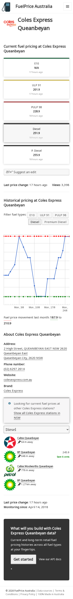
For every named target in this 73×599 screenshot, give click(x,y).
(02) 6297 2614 (14, 369)
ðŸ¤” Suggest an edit (21, 172)
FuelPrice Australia (34, 6)
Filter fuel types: (15, 214)
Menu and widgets (68, 10)
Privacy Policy (27, 594)
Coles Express (13, 390)
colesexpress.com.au (18, 380)
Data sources (44, 590)
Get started (23, 559)
